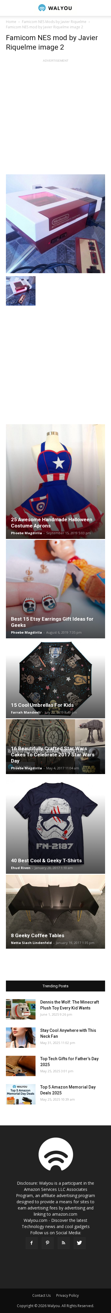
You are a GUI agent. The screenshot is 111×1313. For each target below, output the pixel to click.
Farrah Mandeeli (26, 712)
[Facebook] (32, 1243)
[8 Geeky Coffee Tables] (55, 912)
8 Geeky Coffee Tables (37, 935)
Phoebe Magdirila (26, 533)
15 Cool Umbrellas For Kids (42, 705)
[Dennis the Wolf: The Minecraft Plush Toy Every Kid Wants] (21, 1009)
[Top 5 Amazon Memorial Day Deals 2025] (21, 1094)
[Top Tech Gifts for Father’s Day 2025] (21, 1066)
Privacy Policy (67, 1295)
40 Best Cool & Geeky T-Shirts (46, 860)
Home (11, 21)
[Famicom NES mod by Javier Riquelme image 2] (55, 223)
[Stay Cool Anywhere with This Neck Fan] (21, 1037)
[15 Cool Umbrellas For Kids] (55, 678)
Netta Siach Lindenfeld (31, 942)
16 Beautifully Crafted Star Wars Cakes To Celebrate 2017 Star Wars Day (52, 754)
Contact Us (41, 1295)
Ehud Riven (20, 868)
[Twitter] (80, 1243)
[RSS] (64, 1243)
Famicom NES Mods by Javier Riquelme (54, 21)
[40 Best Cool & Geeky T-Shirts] (55, 824)
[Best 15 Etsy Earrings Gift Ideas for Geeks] (55, 589)
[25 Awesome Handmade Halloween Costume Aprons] (55, 481)
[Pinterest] (48, 1243)
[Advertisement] (55, 119)
